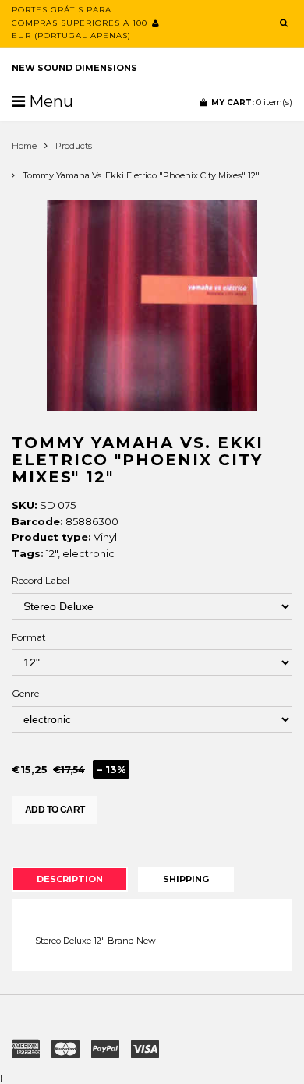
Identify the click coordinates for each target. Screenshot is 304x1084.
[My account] (155, 23)
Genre (25, 693)
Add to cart (54, 809)
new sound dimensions (74, 67)
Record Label (40, 580)
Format (29, 637)
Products (73, 145)
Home (24, 145)
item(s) (251, 102)
